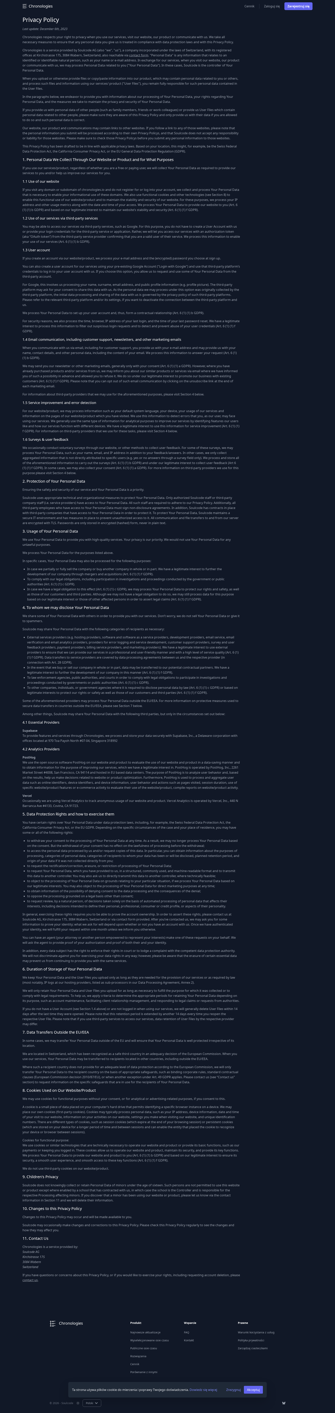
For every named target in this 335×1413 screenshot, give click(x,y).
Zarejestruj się (298, 6)
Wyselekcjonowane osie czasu (149, 1340)
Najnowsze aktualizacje (145, 1332)
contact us (30, 1280)
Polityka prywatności (251, 1340)
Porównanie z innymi (143, 1372)
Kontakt (189, 1340)
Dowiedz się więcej (203, 1390)
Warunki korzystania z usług (256, 1332)
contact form (138, 55)
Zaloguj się (272, 6)
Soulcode (67, 1403)
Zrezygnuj (233, 1390)
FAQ (186, 1332)
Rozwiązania (138, 1356)
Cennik (249, 6)
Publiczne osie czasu (143, 1348)
